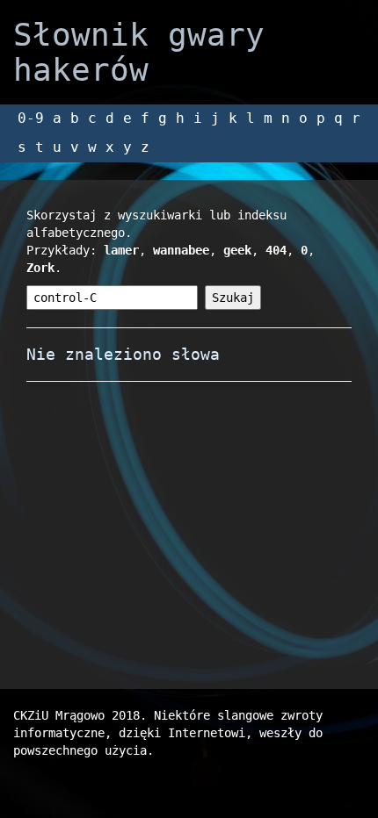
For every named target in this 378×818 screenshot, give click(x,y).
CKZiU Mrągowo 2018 (76, 715)
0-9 (31, 118)
